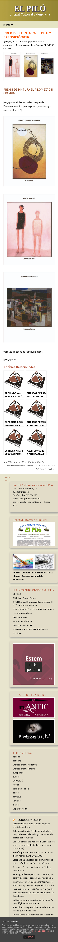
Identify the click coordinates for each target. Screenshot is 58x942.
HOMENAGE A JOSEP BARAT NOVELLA (30, 629)
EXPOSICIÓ (18, 780)
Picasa (47, 501)
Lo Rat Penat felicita (22, 613)
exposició (22, 45)
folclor (16, 784)
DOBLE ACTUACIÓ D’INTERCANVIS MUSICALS (33, 609)
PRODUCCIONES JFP (28, 820)
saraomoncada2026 (22, 621)
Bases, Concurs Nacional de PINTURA (33, 572)
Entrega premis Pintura (33, 41)
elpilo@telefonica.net (29, 498)
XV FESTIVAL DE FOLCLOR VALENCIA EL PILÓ (24, 461)
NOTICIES (17, 593)
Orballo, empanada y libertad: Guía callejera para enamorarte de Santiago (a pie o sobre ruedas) (34, 845)
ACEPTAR (29, 937)
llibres (16, 792)
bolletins (17, 760)
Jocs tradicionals (21, 788)
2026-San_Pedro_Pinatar (24, 597)
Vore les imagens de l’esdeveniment (23, 351)
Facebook (29, 501)
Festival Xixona (20, 617)
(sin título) (17, 633)
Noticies (17, 800)
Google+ (38, 501)
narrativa (7, 45)
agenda (16, 756)
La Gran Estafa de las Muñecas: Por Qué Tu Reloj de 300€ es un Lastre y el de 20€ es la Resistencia (33, 892)
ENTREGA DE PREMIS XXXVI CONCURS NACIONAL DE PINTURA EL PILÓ (31, 467)
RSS (15, 505)
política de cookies (40, 931)
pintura (31, 45)
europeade (18, 772)
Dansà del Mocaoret (22, 625)
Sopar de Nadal (20, 808)
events (16, 776)
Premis (39, 45)
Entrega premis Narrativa (25, 764)
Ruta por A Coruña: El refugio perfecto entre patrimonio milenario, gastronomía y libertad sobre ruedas (33, 834)
